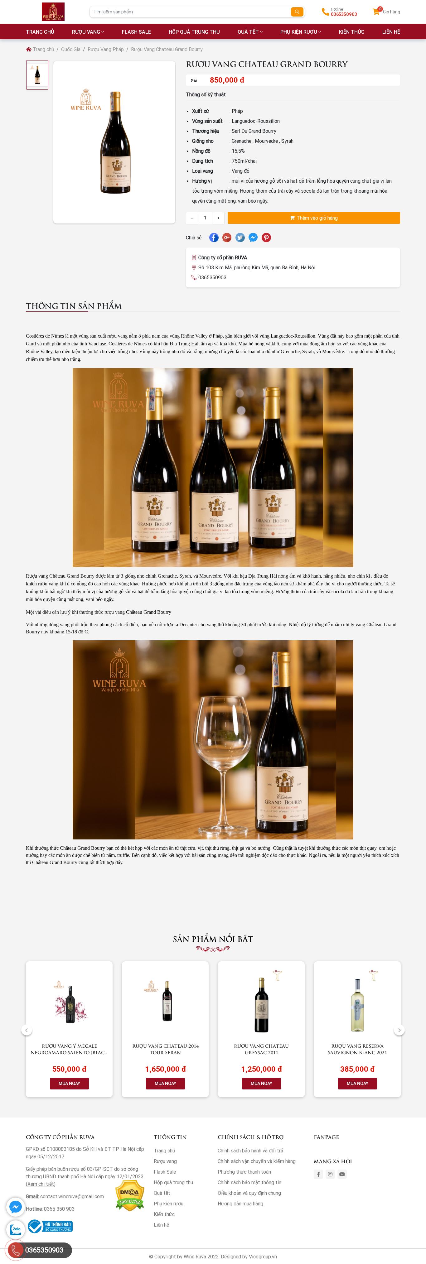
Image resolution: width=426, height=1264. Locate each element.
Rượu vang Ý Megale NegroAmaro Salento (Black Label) (69, 1052)
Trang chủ (42, 49)
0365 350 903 (59, 1209)
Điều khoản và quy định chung (249, 1193)
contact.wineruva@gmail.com (72, 1196)
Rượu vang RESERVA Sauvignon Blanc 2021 (357, 1048)
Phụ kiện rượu (298, 32)
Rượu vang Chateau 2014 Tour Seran (165, 1048)
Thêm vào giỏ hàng (316, 218)
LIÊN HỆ (391, 32)
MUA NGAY (69, 1083)
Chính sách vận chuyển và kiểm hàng (257, 1161)
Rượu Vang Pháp (106, 49)
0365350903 (344, 14)
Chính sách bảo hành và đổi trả (250, 1150)
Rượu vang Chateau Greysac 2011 (261, 1048)
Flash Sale (136, 32)
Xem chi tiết (40, 1184)
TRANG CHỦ (40, 32)
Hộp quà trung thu (194, 32)
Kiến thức (352, 32)
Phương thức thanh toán (244, 1172)
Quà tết (248, 32)
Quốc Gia (70, 49)
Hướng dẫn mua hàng (240, 1203)
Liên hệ (161, 1225)
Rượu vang (86, 32)
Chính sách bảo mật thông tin (249, 1182)
